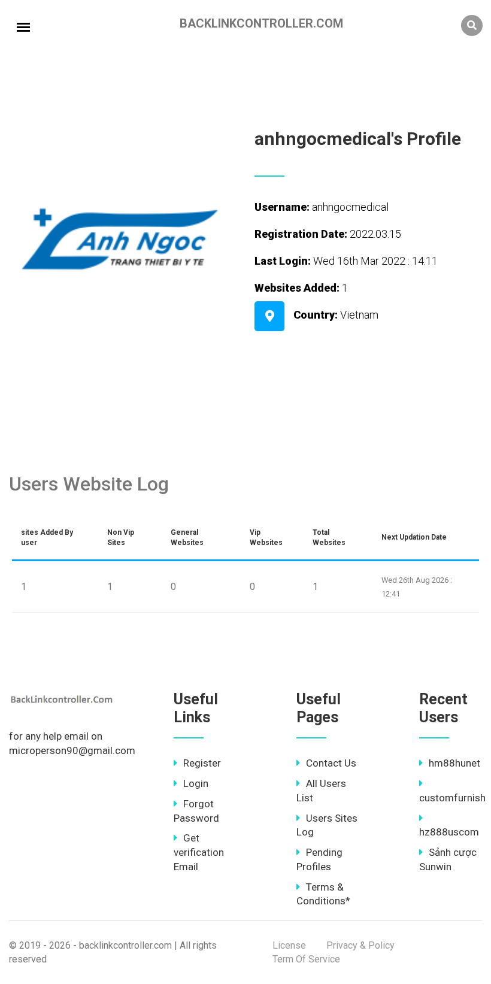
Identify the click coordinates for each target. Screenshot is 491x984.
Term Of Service (306, 959)
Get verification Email (199, 852)
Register (202, 763)
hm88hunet (454, 763)
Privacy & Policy (360, 945)
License (289, 945)
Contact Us (331, 763)
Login (195, 783)
